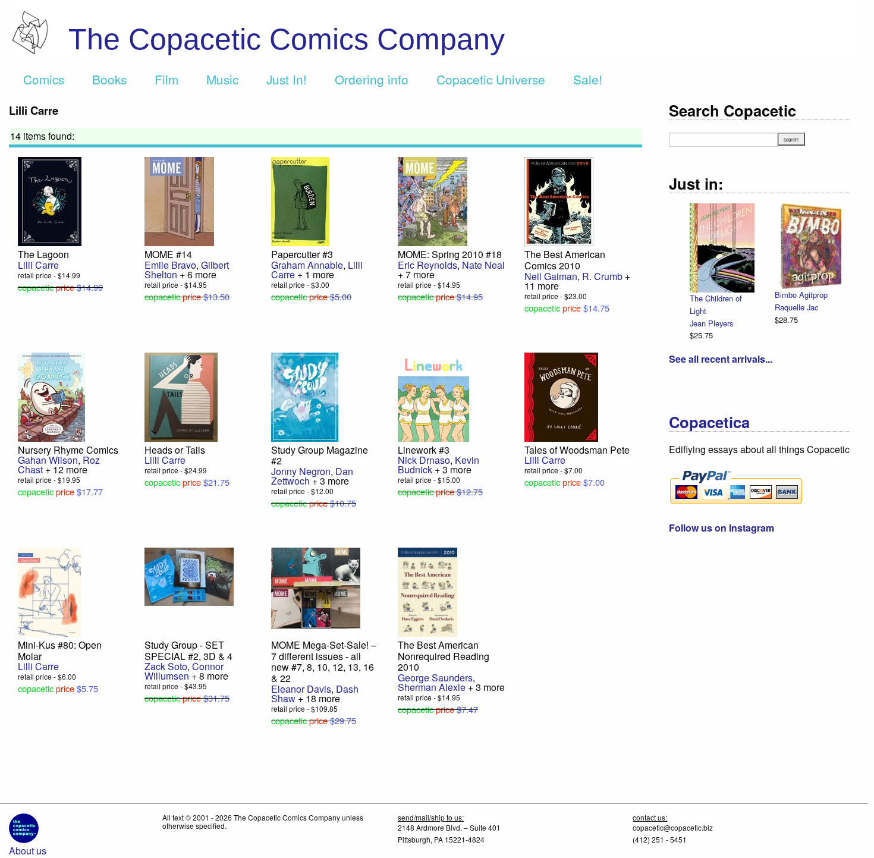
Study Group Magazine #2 (319, 455)
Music (222, 79)
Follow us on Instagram (721, 528)
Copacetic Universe (490, 79)
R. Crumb (602, 276)
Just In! (286, 79)
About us (27, 850)
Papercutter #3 (302, 254)
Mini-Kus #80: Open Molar (60, 650)
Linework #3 (423, 450)
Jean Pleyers (711, 323)
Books (109, 79)
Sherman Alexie (432, 687)
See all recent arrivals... (720, 359)
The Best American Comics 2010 (564, 259)
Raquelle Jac (796, 307)
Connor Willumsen (184, 671)
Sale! (587, 79)
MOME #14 (168, 254)
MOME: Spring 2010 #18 (450, 254)
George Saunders (435, 677)
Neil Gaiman (550, 276)
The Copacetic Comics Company (286, 39)
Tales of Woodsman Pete (577, 450)
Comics (43, 79)
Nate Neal (483, 265)
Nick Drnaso (424, 460)
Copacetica (709, 422)
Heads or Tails (174, 450)
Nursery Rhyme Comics (68, 450)
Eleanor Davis (301, 689)
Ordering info (371, 79)
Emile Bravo (170, 265)
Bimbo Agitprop (801, 294)
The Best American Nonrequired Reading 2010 (443, 656)
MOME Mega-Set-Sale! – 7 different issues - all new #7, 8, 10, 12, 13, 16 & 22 (323, 661)
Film (166, 79)
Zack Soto (165, 666)
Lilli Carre (38, 265)
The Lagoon (43, 254)
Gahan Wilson (48, 460)
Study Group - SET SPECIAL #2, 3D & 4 (188, 650)
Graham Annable (307, 265)
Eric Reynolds (427, 265)
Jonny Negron (301, 471)
